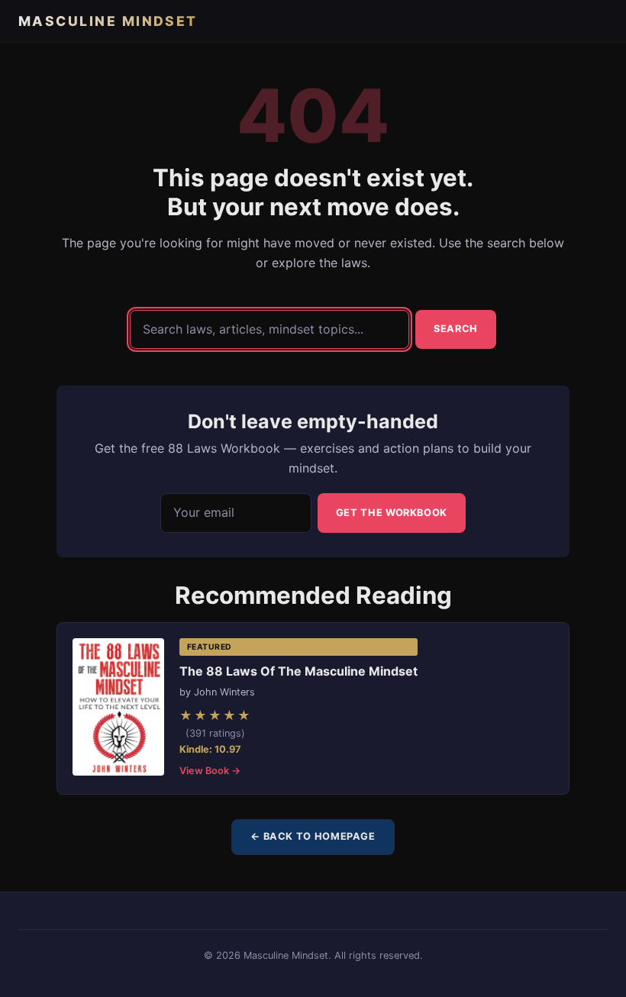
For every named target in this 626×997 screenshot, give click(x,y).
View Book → (209, 770)
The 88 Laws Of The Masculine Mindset (298, 671)
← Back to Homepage (313, 836)
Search (456, 328)
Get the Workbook (391, 512)
